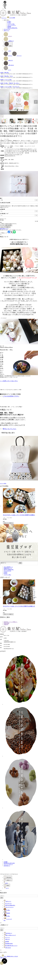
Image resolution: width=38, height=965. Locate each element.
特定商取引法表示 (9, 943)
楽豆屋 (1, 72)
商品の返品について (4, 228)
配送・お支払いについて (11, 935)
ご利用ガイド (11, 40)
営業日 (10, 45)
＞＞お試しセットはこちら (9, 381)
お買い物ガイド (7, 865)
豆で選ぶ (9, 21)
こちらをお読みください (11, 396)
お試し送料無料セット (8, 566)
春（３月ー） (16, 83)
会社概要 (5, 861)
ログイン (10, 55)
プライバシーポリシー (8, 864)
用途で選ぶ (6, 72)
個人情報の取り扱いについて (11, 945)
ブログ (9, 50)
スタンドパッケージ (11, 25)
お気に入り (10, 60)
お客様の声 (6, 624)
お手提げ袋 (3, 209)
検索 (2, 897)
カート (9, 69)
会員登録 (7, 941)
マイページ (3, 17)
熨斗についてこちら (9, 429)
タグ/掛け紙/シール (4, 213)
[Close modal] (0, 234)
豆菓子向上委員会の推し (12, 27)
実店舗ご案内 (6, 623)
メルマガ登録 (12, 17)
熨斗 (1, 198)
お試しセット (6, 30)
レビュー (10, 36)
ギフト (11, 76)
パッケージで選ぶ (11, 23)
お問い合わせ (11, 65)
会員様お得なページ (8, 568)
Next (36, 102)
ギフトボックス (7, 29)
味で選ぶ (9, 22)
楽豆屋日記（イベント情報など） (11, 621)
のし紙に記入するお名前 (5, 202)
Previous (2, 102)
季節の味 (11, 83)
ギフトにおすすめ (7, 570)
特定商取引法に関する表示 (9, 863)
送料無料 (9, 26)
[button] (1, 506)
